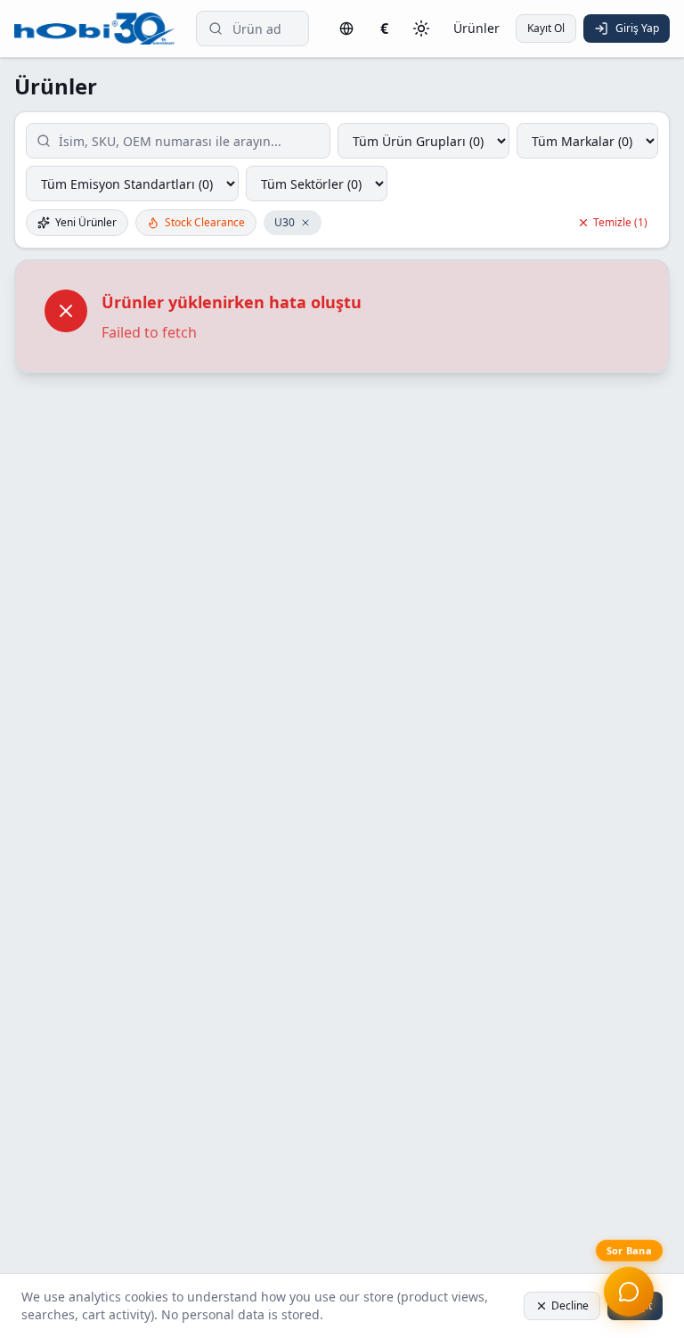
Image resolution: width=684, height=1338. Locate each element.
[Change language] (346, 28)
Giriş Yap (637, 28)
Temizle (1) (620, 222)
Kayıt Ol (546, 28)
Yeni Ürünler (86, 222)
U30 (284, 222)
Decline (570, 1305)
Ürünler (476, 28)
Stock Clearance (205, 222)
